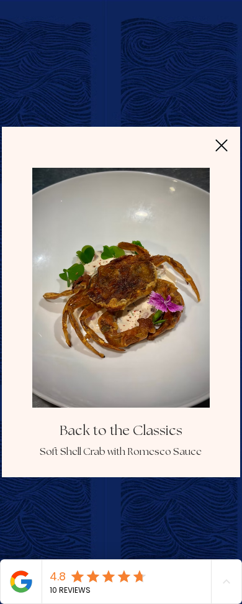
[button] (221, 145)
